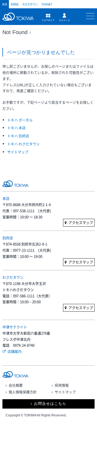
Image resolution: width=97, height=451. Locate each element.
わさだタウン (30, 4)
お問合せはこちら (50, 404)
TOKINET (46, 4)
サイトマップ (17, 151)
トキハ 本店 (16, 127)
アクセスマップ (80, 222)
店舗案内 (15, 351)
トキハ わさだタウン (23, 143)
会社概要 (16, 385)
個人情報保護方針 (23, 391)
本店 (4, 4)
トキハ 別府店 (18, 135)
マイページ (64, 17)
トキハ (19, 19)
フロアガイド (48, 17)
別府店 (15, 4)
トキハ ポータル (20, 119)
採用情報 (62, 385)
